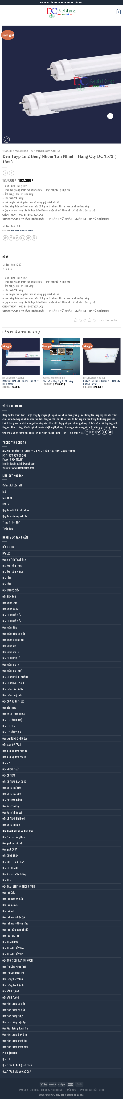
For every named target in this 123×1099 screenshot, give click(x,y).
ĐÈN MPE (6, 763)
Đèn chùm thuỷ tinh (12, 695)
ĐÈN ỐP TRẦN (9, 775)
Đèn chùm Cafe (9, 603)
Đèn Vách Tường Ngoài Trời (15, 1028)
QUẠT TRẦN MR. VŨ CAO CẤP (16, 1071)
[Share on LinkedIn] (34, 238)
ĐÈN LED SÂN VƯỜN (11, 732)
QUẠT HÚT (7, 1059)
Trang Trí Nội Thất (11, 522)
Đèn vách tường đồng (12, 1016)
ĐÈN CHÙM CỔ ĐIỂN (11, 615)
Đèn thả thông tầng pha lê (15, 930)
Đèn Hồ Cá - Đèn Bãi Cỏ (13, 714)
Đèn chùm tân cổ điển (12, 689)
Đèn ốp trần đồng (10, 806)
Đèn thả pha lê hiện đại (13, 917)
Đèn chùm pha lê (10, 652)
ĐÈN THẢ (6, 880)
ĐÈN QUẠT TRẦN (10, 856)
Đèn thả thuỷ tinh (11, 936)
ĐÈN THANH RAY (10, 942)
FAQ (4, 491)
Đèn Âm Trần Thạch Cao (14, 559)
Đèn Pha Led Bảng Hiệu (13, 837)
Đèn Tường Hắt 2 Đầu (12, 979)
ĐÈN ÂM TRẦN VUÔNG (13, 572)
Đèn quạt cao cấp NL (12, 843)
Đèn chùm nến (9, 646)
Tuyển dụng (7, 529)
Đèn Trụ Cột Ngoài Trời (13, 973)
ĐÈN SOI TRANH (10, 868)
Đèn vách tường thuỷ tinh (14, 1034)
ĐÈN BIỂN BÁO (9, 596)
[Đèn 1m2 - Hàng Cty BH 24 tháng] (61, 356)
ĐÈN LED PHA (8, 726)
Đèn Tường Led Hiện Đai (13, 985)
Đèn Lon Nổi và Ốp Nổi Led (14, 738)
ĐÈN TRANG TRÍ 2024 (13, 948)
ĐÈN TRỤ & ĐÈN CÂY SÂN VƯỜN (17, 960)
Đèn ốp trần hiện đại (12, 812)
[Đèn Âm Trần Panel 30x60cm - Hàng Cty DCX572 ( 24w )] (102, 356)
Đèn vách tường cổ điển (13, 1004)
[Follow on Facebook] (87, 432)
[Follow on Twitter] (98, 432)
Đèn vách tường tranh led (14, 1041)
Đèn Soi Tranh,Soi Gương (14, 874)
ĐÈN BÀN (6, 578)
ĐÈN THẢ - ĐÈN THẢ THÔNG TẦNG (18, 886)
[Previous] (2, 366)
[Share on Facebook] (11, 238)
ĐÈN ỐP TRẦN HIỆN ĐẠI (13, 818)
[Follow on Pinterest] (110, 432)
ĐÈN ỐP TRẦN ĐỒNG (12, 800)
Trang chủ (7, 151)
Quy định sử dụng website (14, 516)
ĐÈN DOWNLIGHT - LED (24, 151)
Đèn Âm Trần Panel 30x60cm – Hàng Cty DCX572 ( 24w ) (101, 382)
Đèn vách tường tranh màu (15, 1047)
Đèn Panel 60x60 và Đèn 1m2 (48, 151)
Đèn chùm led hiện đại (13, 640)
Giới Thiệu (7, 498)
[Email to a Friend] (22, 238)
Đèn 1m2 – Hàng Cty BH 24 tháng (58, 381)
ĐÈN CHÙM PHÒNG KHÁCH (15, 677)
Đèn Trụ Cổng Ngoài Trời (14, 967)
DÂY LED (6, 553)
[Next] (120, 366)
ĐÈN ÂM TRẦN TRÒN (12, 566)
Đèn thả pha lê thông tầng (15, 923)
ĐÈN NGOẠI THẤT (10, 769)
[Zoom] (7, 139)
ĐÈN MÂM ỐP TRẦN (11, 744)
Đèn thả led (8, 911)
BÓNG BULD (8, 547)
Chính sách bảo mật (12, 485)
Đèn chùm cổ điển (11, 609)
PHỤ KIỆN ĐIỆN (9, 1053)
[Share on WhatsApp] (5, 238)
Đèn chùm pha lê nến (12, 670)
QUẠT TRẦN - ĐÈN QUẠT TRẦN (17, 1065)
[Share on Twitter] (17, 238)
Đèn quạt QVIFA (9, 849)
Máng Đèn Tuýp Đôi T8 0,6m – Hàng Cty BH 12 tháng (20, 382)
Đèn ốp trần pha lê (11, 825)
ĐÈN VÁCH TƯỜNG (11, 991)
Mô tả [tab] (5, 256)
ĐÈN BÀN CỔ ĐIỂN (10, 590)
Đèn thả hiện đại (10, 905)
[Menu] (4, 12)
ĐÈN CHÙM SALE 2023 (13, 683)
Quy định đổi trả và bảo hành (16, 510)
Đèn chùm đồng (9, 627)
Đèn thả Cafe (8, 892)
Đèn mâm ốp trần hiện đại (15, 751)
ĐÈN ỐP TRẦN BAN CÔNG (14, 782)
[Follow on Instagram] (93, 432)
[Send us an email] (104, 432)
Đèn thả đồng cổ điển (12, 899)
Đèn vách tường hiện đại (14, 1022)
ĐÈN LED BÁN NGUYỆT (12, 720)
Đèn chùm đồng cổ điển (13, 634)
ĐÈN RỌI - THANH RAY (13, 862)
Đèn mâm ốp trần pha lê (14, 757)
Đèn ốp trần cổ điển (11, 788)
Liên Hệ (5, 504)
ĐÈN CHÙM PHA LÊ (11, 658)
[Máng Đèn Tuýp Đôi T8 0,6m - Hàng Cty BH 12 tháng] (21, 356)
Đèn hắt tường (9, 708)
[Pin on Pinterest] (28, 238)
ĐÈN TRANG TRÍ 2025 (13, 954)
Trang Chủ (23, 1089)
